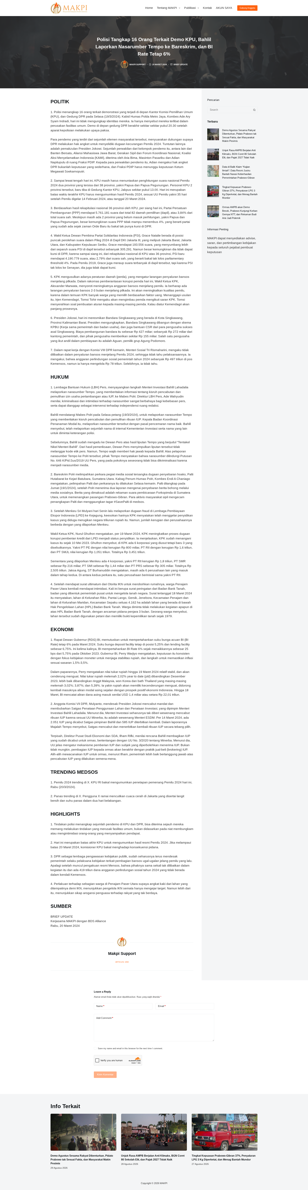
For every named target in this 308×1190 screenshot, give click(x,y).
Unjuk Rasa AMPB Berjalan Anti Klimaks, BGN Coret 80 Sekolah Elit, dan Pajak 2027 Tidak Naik (239, 154)
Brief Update (181, 64)
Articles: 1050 (122, 962)
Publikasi (190, 7)
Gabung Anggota (247, 8)
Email (162, 1006)
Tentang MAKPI (167, 7)
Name (100, 1006)
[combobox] (229, 110)
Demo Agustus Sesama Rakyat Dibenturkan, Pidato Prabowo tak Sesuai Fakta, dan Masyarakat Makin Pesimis (82, 1159)
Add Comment (104, 1018)
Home (149, 7)
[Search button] (254, 110)
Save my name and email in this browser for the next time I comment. (130, 1048)
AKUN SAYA (224, 7)
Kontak (207, 7)
